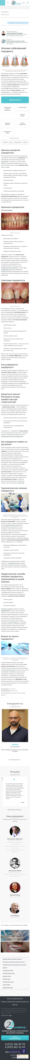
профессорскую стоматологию (9, 267)
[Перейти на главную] (16, 2)
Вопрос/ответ (17, 142)
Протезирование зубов (9, 973)
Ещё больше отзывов (14, 810)
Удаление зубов (7, 976)
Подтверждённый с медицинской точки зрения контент (18, 22)
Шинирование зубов (7, 132)
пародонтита (4, 161)
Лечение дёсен (6, 985)
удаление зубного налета (13, 525)
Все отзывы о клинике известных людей (14, 925)
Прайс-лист (15, 1004)
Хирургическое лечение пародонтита (7, 109)
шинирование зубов (14, 563)
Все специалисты (14, 760)
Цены (10, 142)
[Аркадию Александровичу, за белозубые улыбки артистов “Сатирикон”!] (15, 863)
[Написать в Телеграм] (28, 3)
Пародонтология (15, 100)
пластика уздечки (13, 622)
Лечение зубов (6, 979)
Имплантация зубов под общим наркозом (14, 962)
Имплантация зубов (8, 970)
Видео (25, 142)
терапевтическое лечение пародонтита (12, 436)
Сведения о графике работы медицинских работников (15, 1001)
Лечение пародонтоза (22, 123)
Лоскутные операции (7, 123)
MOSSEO (10, 1015)
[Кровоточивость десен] (15, 292)
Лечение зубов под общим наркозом (12, 959)
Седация (5, 967)
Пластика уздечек (22, 115)
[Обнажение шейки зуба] (15, 221)
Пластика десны (22, 107)
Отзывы (5, 142)
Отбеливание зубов (8, 987)
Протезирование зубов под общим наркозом (14, 965)
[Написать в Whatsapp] (24, 3)
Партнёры (15, 1057)
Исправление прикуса (8, 982)
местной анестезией (9, 670)
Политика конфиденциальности (15, 998)
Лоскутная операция (7, 609)
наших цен (21, 483)
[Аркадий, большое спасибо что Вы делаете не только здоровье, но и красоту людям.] (15, 887)
